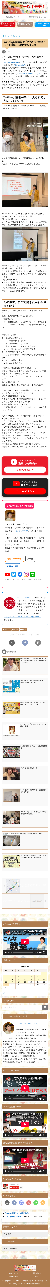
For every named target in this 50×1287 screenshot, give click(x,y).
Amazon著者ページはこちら (28, 74)
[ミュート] (40, 952)
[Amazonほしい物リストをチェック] (42, 1202)
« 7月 (5, 993)
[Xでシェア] (12, 643)
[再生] (6, 952)
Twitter (24, 629)
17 (12, 982)
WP (36, 1277)
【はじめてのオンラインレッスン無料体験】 (22, 617)
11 (18, 979)
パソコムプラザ (21, 531)
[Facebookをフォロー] (14, 1202)
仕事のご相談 (12, 566)
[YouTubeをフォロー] (28, 1202)
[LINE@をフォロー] (35, 1202)
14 (37, 979)
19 (25, 982)
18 (19, 982)
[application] (25, 942)
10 (12, 979)
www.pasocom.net (11, 62)
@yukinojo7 (20, 65)
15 (44, 979)
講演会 (16, 629)
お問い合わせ (37, 1273)
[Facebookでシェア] (25, 643)
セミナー (7, 629)
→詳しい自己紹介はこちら (26, 1023)
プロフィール (13, 1273)
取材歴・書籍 (13, 1277)
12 (25, 979)
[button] (38, 643)
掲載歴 (30, 559)
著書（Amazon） (14, 559)
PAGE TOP (46, 1246)
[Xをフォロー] (7, 1202)
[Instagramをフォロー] (21, 1202)
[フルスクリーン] (44, 952)
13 (31, 979)
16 (6, 982)
